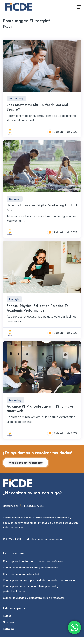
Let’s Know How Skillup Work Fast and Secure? (37, 107)
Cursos (7, 615)
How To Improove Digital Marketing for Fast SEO (42, 207)
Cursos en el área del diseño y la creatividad (30, 567)
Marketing (15, 400)
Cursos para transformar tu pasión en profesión (33, 561)
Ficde (6, 26)
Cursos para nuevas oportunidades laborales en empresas (39, 580)
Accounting (16, 98)
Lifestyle (14, 299)
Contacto (8, 628)
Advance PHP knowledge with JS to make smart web (40, 408)
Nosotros (8, 622)
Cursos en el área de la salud (21, 574)
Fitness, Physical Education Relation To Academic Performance (38, 308)
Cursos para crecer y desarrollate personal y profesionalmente (30, 589)
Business (14, 198)
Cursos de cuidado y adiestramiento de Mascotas (34, 598)
